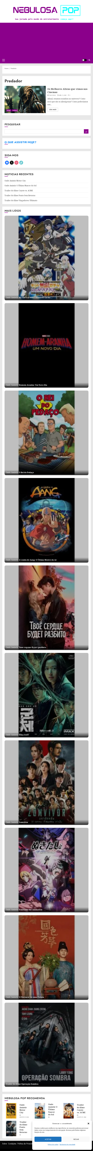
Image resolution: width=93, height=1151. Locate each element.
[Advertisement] (46, 40)
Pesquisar (12, 124)
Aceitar (48, 1139)
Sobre (4, 1143)
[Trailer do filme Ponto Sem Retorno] (11, 1128)
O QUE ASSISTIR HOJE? (20, 142)
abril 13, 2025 (62, 95)
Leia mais (52, 110)
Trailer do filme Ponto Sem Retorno (20, 195)
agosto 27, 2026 (24, 1117)
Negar (76, 1139)
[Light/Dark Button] (84, 60)
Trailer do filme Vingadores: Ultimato (21, 200)
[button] (88, 1123)
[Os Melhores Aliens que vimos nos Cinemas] (25, 99)
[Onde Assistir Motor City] (11, 1111)
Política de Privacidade (26, 1143)
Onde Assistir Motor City (15, 180)
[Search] (89, 60)
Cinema (15, 110)
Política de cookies (53, 1145)
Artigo (9, 110)
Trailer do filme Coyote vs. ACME (19, 190)
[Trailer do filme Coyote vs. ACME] (68, 1111)
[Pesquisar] (86, 131)
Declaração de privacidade (67, 1145)
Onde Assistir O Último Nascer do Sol (20, 185)
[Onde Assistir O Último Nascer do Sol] (39, 1111)
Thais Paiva (52, 95)
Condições (12, 1143)
